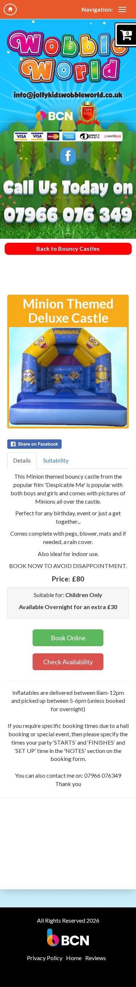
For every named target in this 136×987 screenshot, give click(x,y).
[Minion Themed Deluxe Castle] (68, 377)
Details (22, 460)
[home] (10, 9)
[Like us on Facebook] (68, 156)
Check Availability (68, 662)
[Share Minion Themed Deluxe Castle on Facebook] (68, 444)
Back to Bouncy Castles (68, 248)
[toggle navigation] (122, 9)
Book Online (68, 638)
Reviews (95, 957)
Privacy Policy (44, 957)
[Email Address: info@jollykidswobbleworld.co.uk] (68, 94)
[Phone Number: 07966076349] (68, 215)
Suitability (56, 460)
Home (74, 957)
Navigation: (97, 9)
